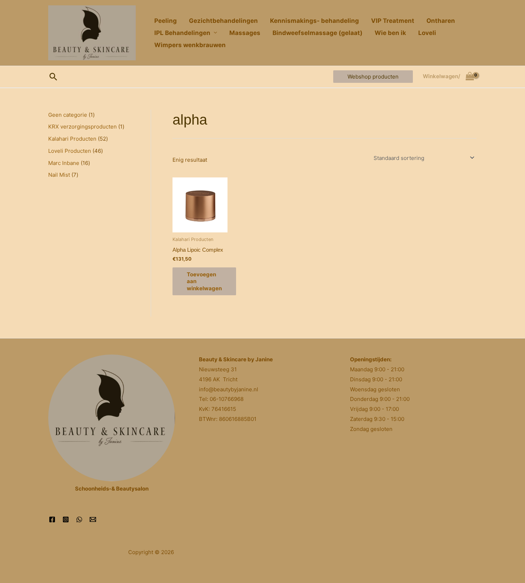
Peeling (165, 20)
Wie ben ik (390, 32)
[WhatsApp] (79, 519)
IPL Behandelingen (182, 32)
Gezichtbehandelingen (223, 20)
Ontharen (440, 20)
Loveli (427, 32)
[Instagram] (66, 519)
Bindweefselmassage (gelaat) (317, 32)
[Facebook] (52, 519)
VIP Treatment (392, 20)
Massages (244, 32)
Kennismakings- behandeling (314, 20)
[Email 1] (93, 519)
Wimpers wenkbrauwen (190, 45)
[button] (53, 76)
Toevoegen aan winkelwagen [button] (204, 281)
